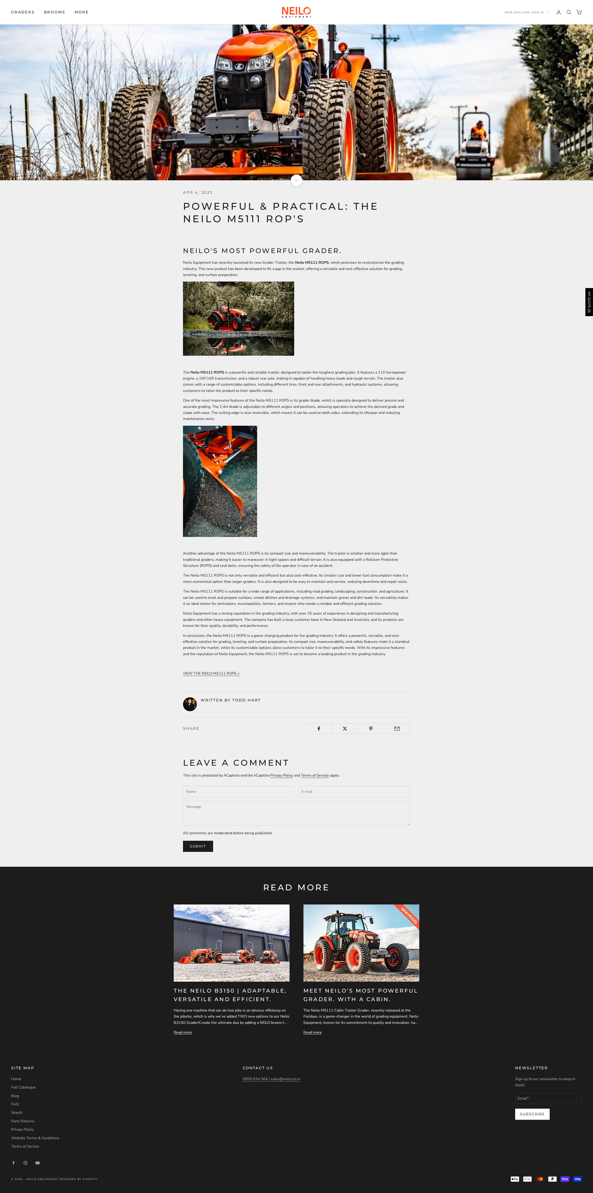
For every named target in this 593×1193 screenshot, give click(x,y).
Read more (183, 1032)
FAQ (15, 1104)
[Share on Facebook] (319, 728)
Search (16, 1112)
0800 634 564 (256, 1079)
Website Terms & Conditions (35, 1138)
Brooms (54, 12)
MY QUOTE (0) (589, 302)
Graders (23, 12)
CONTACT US (258, 1068)
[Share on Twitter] (345, 728)
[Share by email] (397, 728)
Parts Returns (22, 1121)
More (82, 12)
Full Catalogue (23, 1087)
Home (16, 1079)
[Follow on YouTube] (37, 1163)
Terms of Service (315, 775)
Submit (198, 846)
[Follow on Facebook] (13, 1163)
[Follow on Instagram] (25, 1163)
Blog (15, 1095)
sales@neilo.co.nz (285, 1079)
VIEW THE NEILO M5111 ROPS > (211, 673)
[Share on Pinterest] (371, 728)
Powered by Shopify (78, 1179)
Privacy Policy (281, 775)
